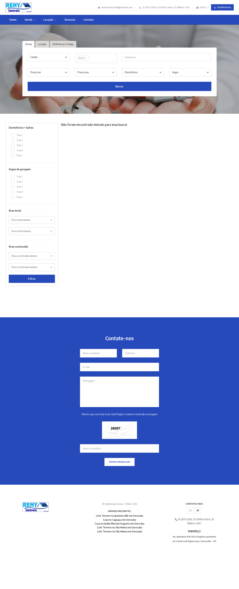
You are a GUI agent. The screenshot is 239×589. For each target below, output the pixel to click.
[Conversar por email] (198, 510)
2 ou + (20, 140)
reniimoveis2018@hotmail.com (116, 7)
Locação (48, 19)
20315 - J (203, 7)
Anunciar (70, 19)
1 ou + (20, 134)
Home (12, 19)
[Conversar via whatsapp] (191, 510)
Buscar (119, 86)
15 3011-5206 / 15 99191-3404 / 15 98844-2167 (166, 7)
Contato (89, 19)
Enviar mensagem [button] (119, 462)
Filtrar (32, 278)
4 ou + (20, 150)
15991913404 (224, 7)
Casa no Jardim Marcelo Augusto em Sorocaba (119, 523)
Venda (29, 19)
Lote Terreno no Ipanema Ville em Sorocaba (119, 515)
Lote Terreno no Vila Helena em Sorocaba (119, 527)
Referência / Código (63, 44)
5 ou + (20, 155)
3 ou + (20, 145)
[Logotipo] (22, 7)
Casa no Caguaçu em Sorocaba (119, 519)
